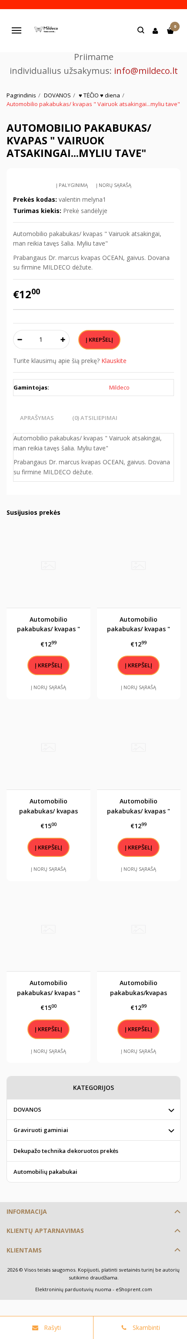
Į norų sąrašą (113, 185)
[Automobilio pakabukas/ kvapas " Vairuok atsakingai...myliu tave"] (48, 930)
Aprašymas (37, 418)
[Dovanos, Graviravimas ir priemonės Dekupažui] (47, 30)
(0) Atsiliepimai (94, 418)
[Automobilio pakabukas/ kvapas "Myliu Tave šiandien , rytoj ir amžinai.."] (48, 748)
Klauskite (114, 360)
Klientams (24, 1250)
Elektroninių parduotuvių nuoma (73, 1289)
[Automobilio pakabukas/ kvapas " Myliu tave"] (139, 566)
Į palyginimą (72, 185)
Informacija (27, 1211)
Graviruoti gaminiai (40, 1130)
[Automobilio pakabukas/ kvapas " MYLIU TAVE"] (48, 566)
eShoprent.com (134, 1289)
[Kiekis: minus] (19, 339)
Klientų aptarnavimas (45, 1230)
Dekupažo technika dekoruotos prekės (65, 1151)
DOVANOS (27, 1109)
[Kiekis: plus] (63, 339)
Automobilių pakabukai (45, 1172)
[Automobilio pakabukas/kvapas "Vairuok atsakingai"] (139, 930)
